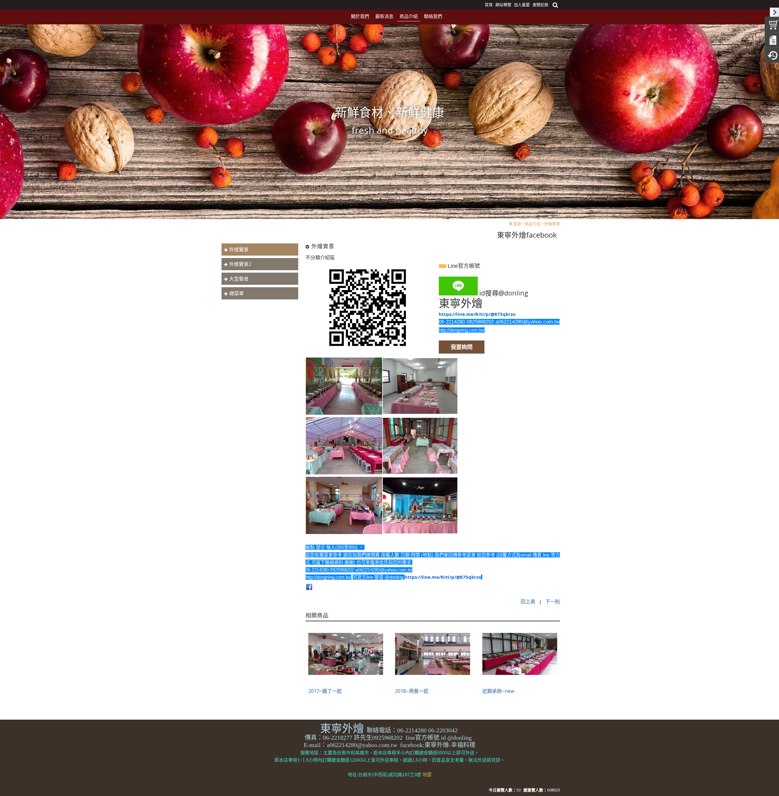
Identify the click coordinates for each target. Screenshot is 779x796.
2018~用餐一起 (411, 691)
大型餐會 (239, 278)
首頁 (517, 223)
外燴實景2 (240, 264)
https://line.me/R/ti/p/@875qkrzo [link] (477, 314)
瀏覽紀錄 (540, 4)
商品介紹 (532, 223)
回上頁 (528, 601)
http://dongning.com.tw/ (462, 330)
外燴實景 (552, 223)
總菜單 (236, 293)
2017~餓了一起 (325, 691)
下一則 (552, 601)
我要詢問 (462, 347)
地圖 (426, 774)
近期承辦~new (498, 691)
